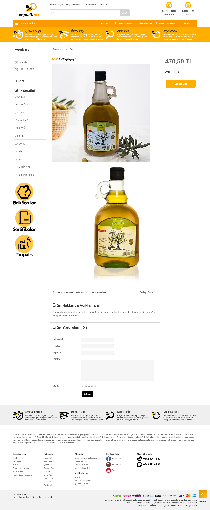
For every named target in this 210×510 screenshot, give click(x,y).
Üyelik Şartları (81, 461)
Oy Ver (56, 386)
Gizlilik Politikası (81, 465)
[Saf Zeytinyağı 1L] (105, 113)
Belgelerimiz (18, 461)
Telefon (57, 346)
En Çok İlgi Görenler (24, 175)
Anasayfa (105, 23)
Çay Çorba (19, 143)
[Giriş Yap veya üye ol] (169, 1)
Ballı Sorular (91, 5)
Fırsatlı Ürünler (22, 167)
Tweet (150, 292)
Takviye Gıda (21, 120)
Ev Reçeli (19, 159)
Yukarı (202, 501)
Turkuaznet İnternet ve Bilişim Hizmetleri (159, 505)
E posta (57, 352)
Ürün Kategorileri (28, 23)
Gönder (87, 394)
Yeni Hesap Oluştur (83, 480)
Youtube (115, 470)
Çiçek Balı (19, 96)
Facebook (116, 459)
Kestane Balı (21, 104)
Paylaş (143, 292)
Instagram (116, 464)
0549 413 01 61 (151, 464)
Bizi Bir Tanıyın (56, 5)
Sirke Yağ (19, 135)
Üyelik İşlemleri (146, 23)
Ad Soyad (58, 339)
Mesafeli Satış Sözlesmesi (86, 458)
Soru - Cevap (18, 472)
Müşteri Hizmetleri (74, 5)
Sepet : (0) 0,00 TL (28, 68)
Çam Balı (19, 112)
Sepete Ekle (180, 84)
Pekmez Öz (20, 128)
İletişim (103, 5)
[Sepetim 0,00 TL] (188, 1)
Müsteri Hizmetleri (82, 468)
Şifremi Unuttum (81, 484)
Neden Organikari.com (22, 475)
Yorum (56, 358)
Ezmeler (18, 151)
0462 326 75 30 (151, 458)
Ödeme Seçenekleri (21, 468)
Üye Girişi (79, 477)
